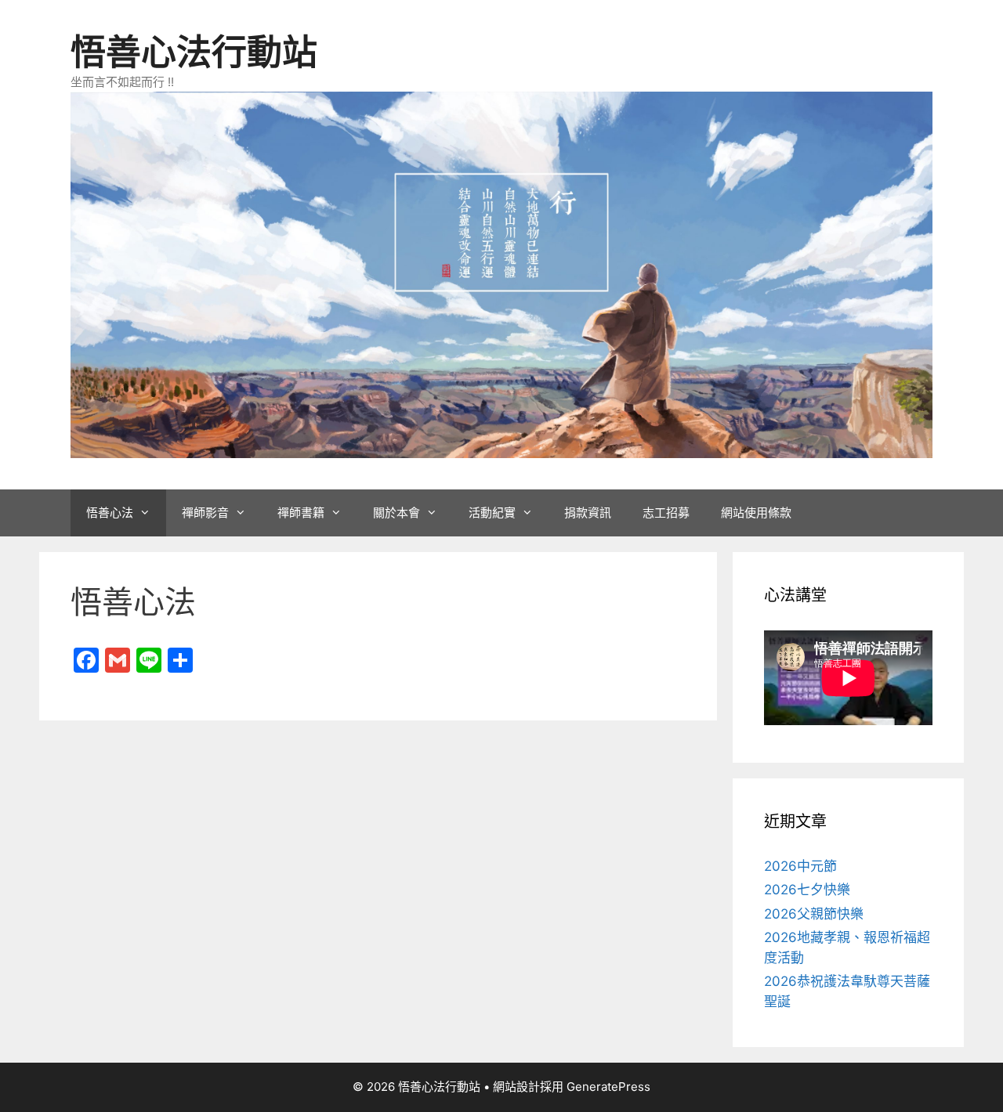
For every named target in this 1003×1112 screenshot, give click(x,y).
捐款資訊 (587, 512)
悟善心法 (109, 512)
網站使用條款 (756, 512)
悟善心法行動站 (194, 52)
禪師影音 (205, 512)
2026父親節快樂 (814, 914)
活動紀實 (492, 512)
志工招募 (666, 512)
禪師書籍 (300, 512)
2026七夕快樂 (807, 889)
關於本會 (396, 512)
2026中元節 (800, 866)
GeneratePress (608, 1086)
